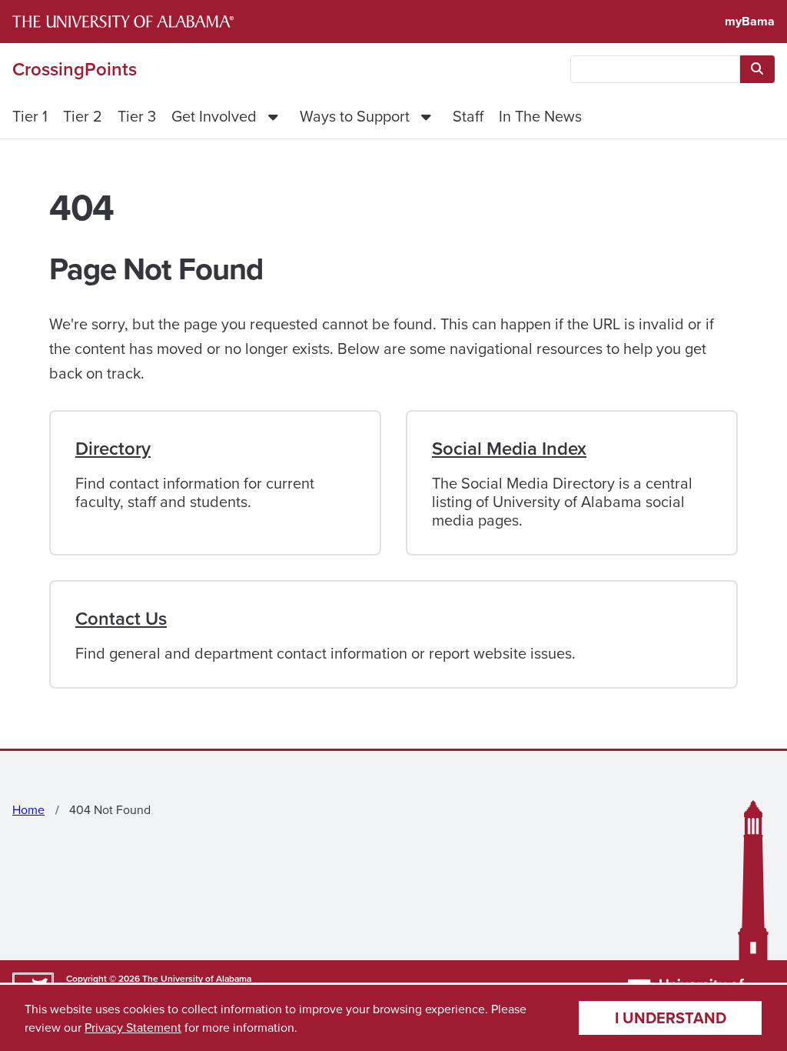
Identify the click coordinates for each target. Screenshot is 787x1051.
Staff (468, 116)
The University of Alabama (196, 978)
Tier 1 (30, 116)
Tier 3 (137, 116)
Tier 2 (82, 116)
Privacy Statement (133, 1027)
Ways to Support (355, 116)
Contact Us (121, 618)
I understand (670, 1017)
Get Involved (214, 116)
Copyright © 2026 (103, 978)
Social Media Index (509, 448)
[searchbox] (655, 69)
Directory (113, 448)
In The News (540, 116)
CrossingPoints (74, 69)
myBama (750, 21)
